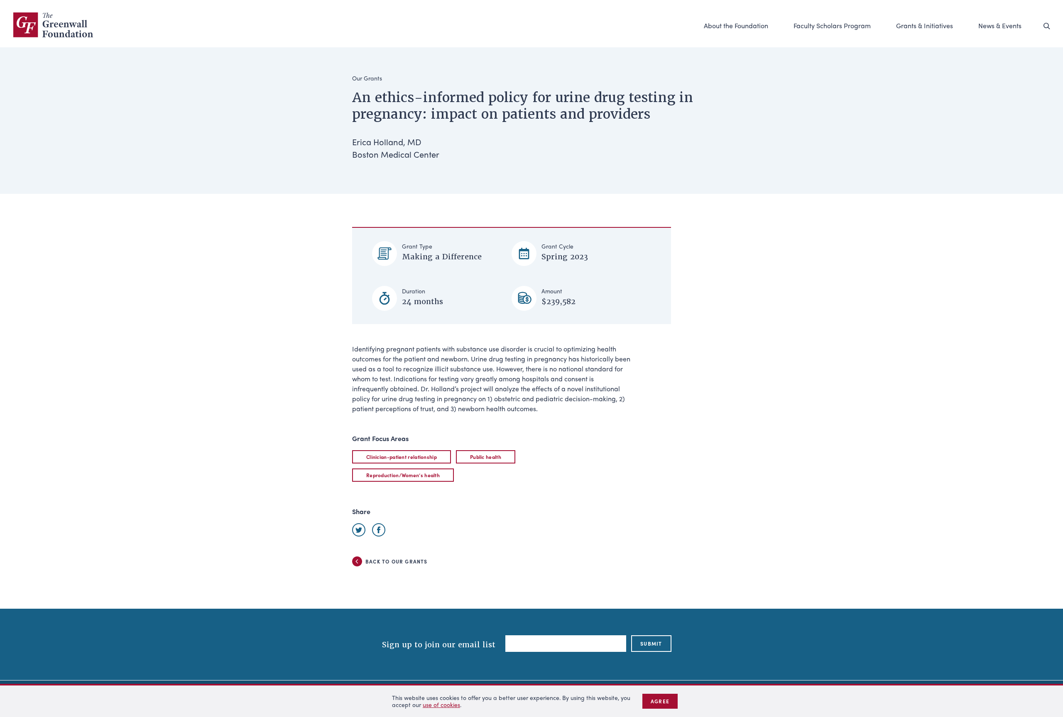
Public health (485, 457)
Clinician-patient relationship (401, 457)
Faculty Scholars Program (832, 25)
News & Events (999, 25)
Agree (660, 701)
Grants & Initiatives (924, 25)
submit (651, 643)
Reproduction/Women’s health (403, 475)
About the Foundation (736, 25)
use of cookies (441, 704)
